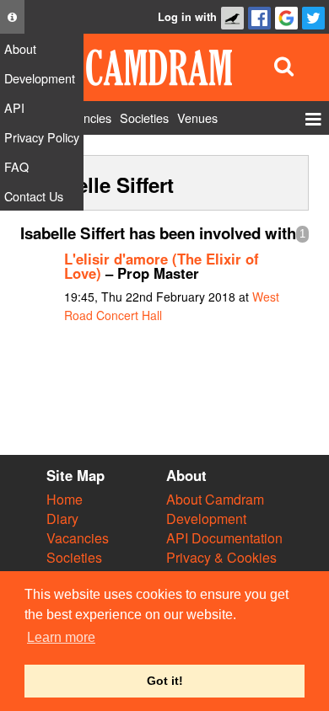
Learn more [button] (61, 637)
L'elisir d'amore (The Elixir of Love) (161, 266)
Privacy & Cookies (221, 557)
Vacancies (77, 538)
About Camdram (215, 499)
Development (206, 518)
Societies (74, 557)
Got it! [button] (165, 680)
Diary (62, 518)
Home (64, 499)
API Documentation (224, 538)
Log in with (187, 16)
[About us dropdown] (12, 17)
